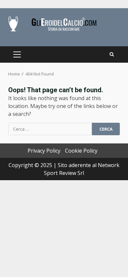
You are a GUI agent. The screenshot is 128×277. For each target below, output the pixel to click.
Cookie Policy (81, 150)
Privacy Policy (44, 150)
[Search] (112, 54)
